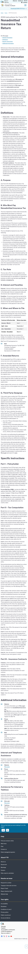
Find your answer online (7, 840)
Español (3, 928)
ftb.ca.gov (7, 767)
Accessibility (4, 903)
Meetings (3, 867)
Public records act (6, 915)
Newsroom (4, 864)
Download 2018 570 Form (18, 8)
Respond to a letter (6, 882)
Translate (25, 2)
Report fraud (4, 888)
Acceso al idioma (5, 918)
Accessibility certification (8, 929)
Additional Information (8, 43)
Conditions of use (10, 909)
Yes (3, 830)
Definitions (5, 39)
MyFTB (25, 0)
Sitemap (3, 926)
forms (6, 12)
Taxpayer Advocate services (8, 885)
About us (15, 0)
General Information (7, 37)
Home (2, 12)
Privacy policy (4, 912)
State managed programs (8, 852)
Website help (4, 894)
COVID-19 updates (6, 931)
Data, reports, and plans (7, 873)
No (7, 830)
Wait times (4, 843)
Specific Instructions (7, 41)
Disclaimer (4, 906)
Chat (2, 846)
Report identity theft (6, 891)
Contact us (20, 0)
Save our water (5, 933)
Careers (3, 870)
